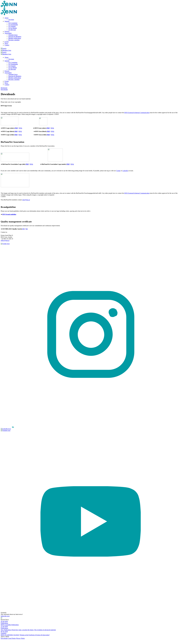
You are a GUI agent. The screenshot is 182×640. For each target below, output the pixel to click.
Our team (11, 19)
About (6, 18)
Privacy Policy (20, 638)
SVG (20, 128)
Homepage (4, 88)
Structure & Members (14, 36)
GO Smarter (12, 26)
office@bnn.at (5, 240)
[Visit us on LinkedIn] (8, 429)
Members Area (6, 50)
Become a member (14, 40)
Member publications (14, 38)
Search (4, 48)
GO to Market (12, 28)
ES (27, 229)
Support (7, 21)
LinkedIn (125, 170)
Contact (7, 45)
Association (8, 33)
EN (23, 229)
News (6, 43)
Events (7, 41)
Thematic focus (13, 35)
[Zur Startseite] (9, 7)
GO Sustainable (13, 24)
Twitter (118, 170)
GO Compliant (12, 23)
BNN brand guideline (9, 214)
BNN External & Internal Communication (136, 112)
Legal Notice (12, 638)
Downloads (4, 89)
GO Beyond (12, 30)
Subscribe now (5, 616)
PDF (16, 128)
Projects (7, 31)
